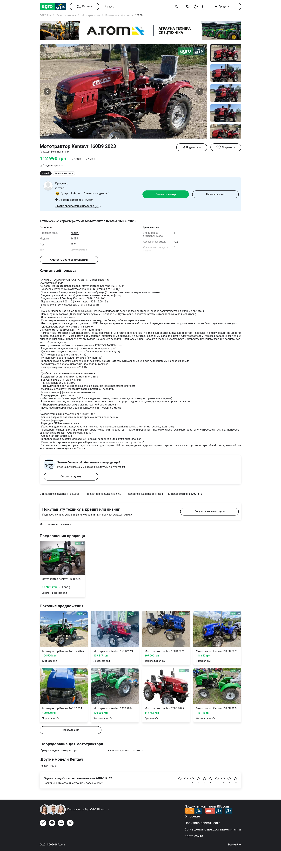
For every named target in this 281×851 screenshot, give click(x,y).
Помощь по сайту (88, 809)
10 (235, 782)
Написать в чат (215, 194)
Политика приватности (202, 823)
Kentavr (75, 232)
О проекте (192, 816)
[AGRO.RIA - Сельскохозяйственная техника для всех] (55, 6)
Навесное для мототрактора (125, 750)
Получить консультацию (209, 511)
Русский (233, 844)
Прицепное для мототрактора (58, 750)
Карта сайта (194, 836)
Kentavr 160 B (48, 765)
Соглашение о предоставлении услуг (213, 829)
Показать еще (70, 730)
